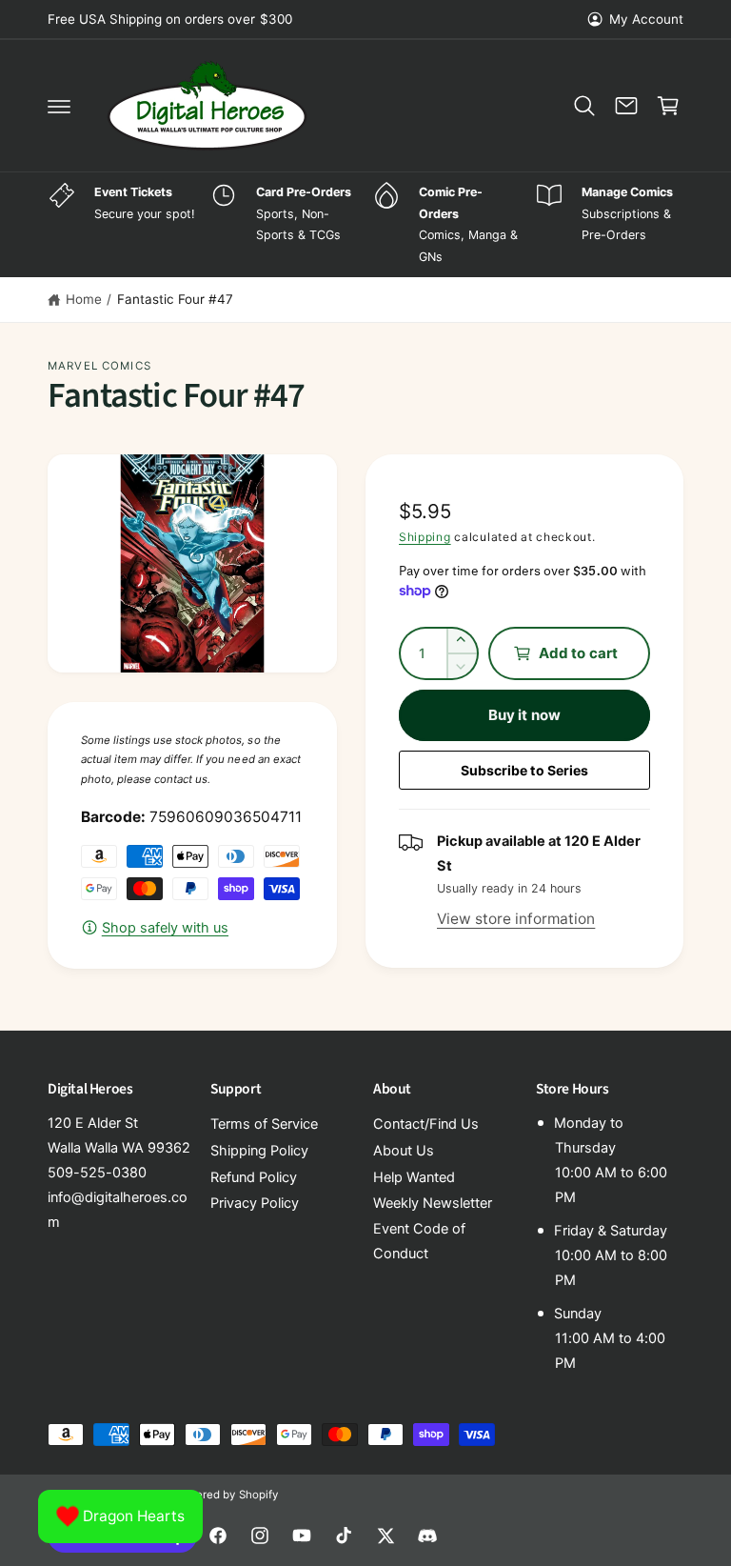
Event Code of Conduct (419, 1241)
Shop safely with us (165, 927)
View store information (516, 919)
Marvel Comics (99, 365)
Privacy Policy (254, 1203)
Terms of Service (264, 1124)
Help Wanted (414, 1177)
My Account (646, 19)
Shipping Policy (259, 1150)
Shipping (425, 537)
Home (84, 299)
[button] (59, 106)
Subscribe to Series (524, 770)
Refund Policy (253, 1177)
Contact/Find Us (426, 1124)
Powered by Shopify (225, 1494)
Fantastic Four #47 (175, 299)
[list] (365, 225)
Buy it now (524, 715)
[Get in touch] (626, 106)
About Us (403, 1150)
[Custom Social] (427, 1535)
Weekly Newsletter (432, 1203)
